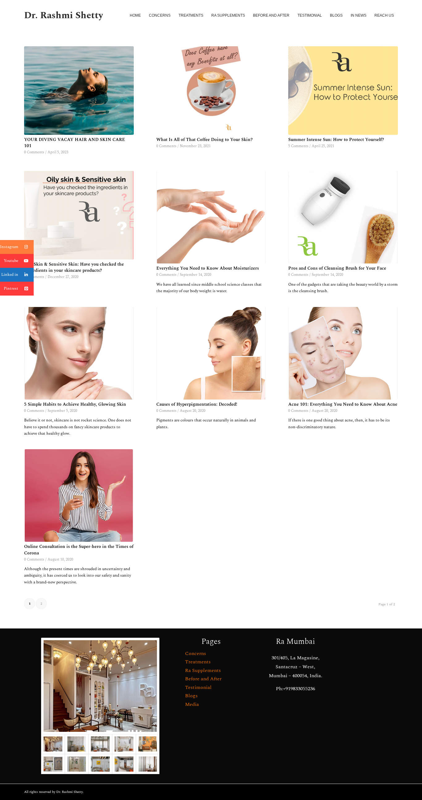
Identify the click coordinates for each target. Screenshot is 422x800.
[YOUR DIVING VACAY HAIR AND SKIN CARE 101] (79, 90)
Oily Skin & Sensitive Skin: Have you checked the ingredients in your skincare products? (74, 267)
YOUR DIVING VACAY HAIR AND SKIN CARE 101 (74, 142)
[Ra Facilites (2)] (77, 764)
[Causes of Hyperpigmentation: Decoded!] (211, 353)
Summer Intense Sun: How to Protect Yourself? (336, 139)
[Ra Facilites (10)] (77, 744)
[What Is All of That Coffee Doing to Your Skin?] (211, 90)
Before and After (203, 678)
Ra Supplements (203, 670)
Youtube (11, 261)
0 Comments (34, 152)
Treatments (198, 661)
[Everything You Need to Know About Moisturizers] (211, 217)
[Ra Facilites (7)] (100, 744)
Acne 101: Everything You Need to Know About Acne (342, 404)
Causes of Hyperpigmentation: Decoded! (196, 404)
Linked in (9, 275)
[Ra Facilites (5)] (148, 744)
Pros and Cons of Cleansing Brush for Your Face (337, 268)
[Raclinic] (100, 686)
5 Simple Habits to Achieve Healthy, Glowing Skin (75, 404)
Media (192, 704)
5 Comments (298, 146)
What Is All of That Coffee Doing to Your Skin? (204, 139)
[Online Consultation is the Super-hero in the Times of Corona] (79, 495)
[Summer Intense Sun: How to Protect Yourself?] (343, 90)
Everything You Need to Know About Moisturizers (207, 268)
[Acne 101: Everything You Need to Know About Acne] (343, 353)
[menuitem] (135, 15)
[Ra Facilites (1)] (124, 764)
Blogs (191, 695)
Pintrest (11, 288)
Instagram (9, 247)
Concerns (195, 653)
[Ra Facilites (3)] (53, 764)
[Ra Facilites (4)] (100, 764)
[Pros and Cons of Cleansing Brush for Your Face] (343, 217)
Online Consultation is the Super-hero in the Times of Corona (78, 549)
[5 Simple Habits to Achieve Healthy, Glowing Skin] (79, 353)
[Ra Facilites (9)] (148, 764)
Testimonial (198, 687)
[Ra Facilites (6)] (124, 744)
